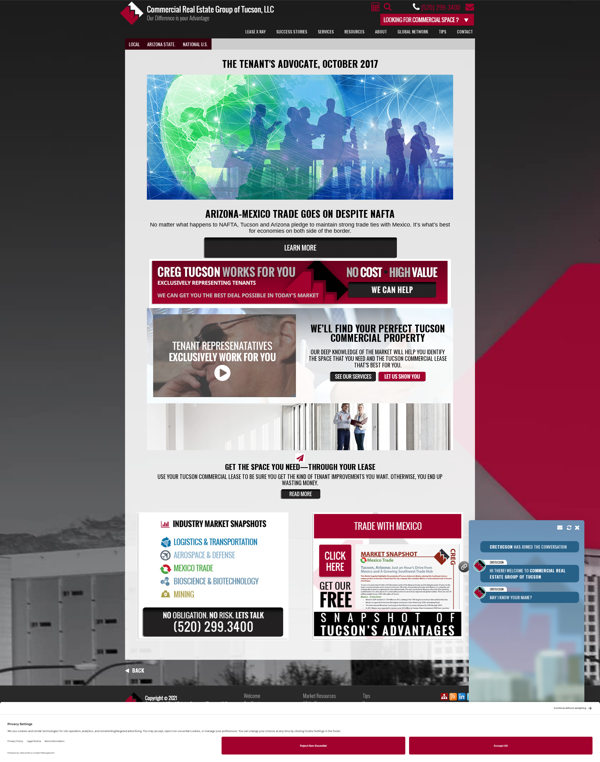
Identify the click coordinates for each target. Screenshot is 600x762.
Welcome (252, 696)
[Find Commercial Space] (427, 18)
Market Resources (319, 696)
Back (138, 670)
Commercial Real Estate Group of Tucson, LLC (197, 13)
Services (326, 31)
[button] (526, 624)
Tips (442, 31)
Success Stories (291, 31)
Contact (465, 31)
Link (176, 701)
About (381, 31)
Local (134, 44)
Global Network (413, 31)
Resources (354, 31)
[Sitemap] (444, 697)
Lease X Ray (255, 31)
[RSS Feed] (453, 697)
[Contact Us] (469, 8)
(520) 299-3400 (440, 7)
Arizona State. (161, 44)
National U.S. (195, 44)
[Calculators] (375, 8)
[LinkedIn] (462, 697)
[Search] (386, 8)
